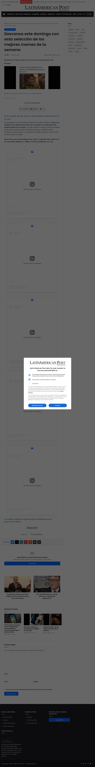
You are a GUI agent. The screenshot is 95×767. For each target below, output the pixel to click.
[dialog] (47, 383)
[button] (47, 383)
